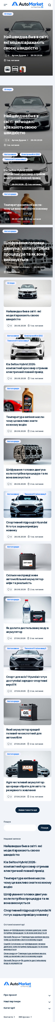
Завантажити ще (27, 810)
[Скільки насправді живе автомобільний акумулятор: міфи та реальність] (27, 557)
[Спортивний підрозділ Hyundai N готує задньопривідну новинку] (27, 504)
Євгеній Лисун (11, 937)
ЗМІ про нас (24, 1017)
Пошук (7, 821)
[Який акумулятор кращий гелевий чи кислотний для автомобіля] (27, 711)
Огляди (8, 89)
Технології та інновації (15, 18)
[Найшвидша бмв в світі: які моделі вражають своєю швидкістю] (27, 118)
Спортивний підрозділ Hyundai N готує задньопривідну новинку (27, 912)
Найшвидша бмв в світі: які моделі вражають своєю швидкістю (23, 850)
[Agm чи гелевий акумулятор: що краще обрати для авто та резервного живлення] (27, 764)
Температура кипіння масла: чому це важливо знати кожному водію (27, 882)
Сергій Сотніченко (13, 944)
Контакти (8, 1017)
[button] (5, 5)
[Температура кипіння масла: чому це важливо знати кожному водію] (27, 207)
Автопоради (10, 194)
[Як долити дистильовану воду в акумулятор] (27, 610)
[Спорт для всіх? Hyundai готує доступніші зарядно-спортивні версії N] (27, 658)
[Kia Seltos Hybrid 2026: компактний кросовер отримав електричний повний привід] (27, 43)
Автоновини (10, 14)
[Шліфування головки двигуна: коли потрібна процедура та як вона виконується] (27, 252)
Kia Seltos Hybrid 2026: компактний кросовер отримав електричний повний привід (26, 866)
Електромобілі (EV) (31, 14)
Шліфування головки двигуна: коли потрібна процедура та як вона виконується (26, 898)
